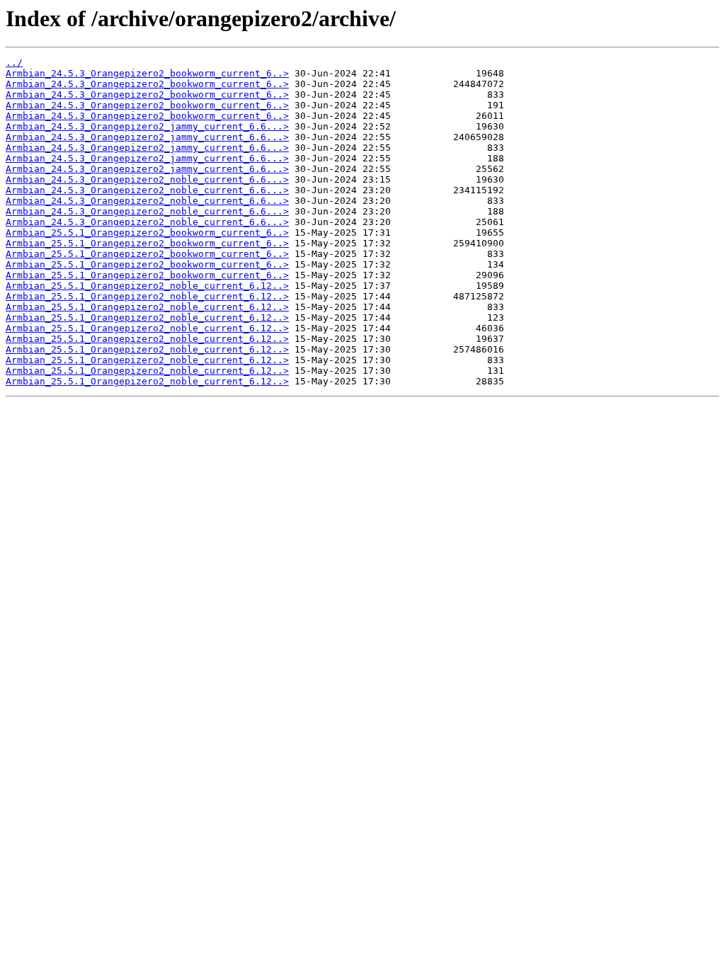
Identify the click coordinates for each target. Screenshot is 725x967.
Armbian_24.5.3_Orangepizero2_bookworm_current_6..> (147, 73)
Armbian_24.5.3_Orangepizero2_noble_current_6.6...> (147, 179)
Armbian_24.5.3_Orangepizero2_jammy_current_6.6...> (147, 126)
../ (14, 62)
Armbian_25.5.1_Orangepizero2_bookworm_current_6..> (147, 232)
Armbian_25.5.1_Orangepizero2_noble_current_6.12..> (147, 285)
